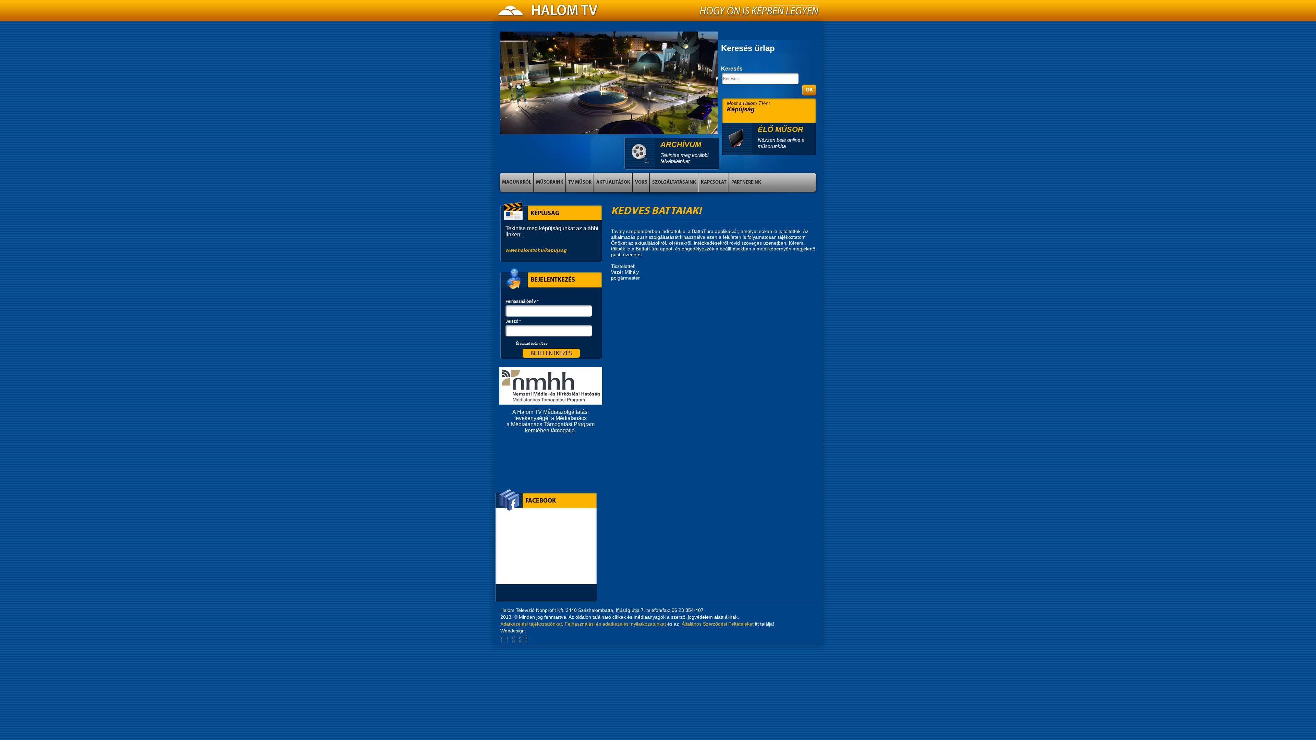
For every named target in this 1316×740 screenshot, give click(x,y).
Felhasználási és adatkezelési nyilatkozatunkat (615, 624)
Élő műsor (780, 129)
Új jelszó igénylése (532, 343)
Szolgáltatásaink (674, 182)
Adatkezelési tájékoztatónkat (531, 624)
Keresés (732, 69)
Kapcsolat (714, 182)
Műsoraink (549, 182)
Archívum (680, 144)
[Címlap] (548, 12)
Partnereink (746, 182)
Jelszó (513, 321)
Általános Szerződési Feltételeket (718, 624)
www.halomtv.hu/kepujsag (536, 250)
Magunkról (516, 182)
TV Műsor (580, 182)
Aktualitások (613, 182)
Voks (641, 182)
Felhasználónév (522, 301)
